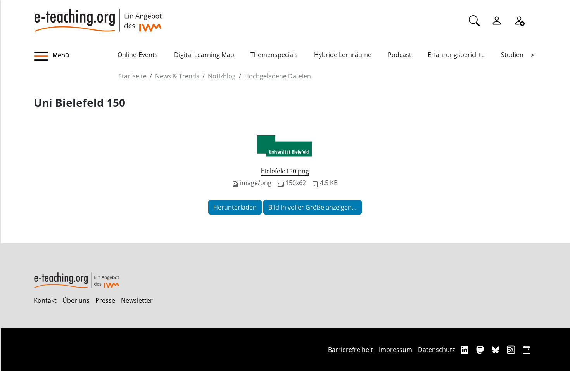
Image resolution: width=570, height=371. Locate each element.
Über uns (76, 300)
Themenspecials (274, 54)
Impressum (395, 349)
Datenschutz (436, 349)
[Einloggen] (496, 20)
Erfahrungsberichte (456, 54)
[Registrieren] (519, 20)
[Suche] (474, 20)
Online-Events (137, 54)
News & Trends (177, 76)
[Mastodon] (481, 349)
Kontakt (45, 300)
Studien (512, 54)
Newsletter (137, 300)
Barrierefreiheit (350, 349)
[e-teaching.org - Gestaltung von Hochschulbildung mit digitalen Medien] (98, 16)
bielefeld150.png (285, 171)
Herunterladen (235, 207)
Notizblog (222, 76)
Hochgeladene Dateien (277, 76)
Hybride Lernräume (342, 54)
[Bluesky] (496, 349)
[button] (75, 56)
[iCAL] (526, 349)
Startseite (132, 76)
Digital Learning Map (204, 54)
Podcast (399, 54)
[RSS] (512, 349)
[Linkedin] (465, 349)
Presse (105, 300)
